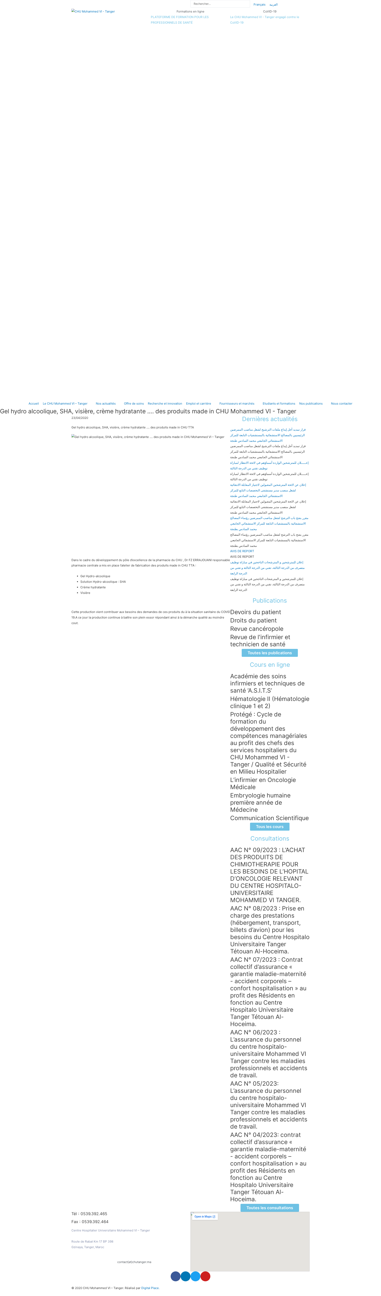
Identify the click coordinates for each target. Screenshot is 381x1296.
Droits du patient (253, 620)
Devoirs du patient (255, 612)
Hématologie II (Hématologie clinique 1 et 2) (269, 702)
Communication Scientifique (269, 817)
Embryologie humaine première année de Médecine (260, 802)
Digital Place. (150, 1288)
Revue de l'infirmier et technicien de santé (260, 640)
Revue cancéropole (256, 628)
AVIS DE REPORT (242, 551)
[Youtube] (205, 1276)
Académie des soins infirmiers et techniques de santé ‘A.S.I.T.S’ (267, 683)
